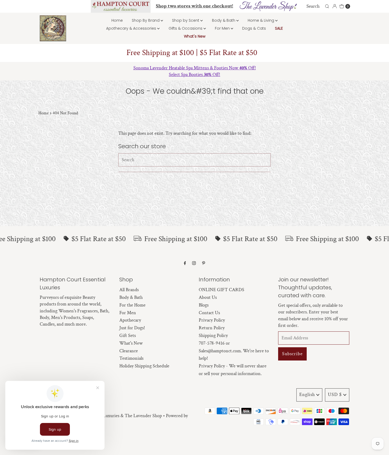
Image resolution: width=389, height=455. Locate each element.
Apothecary (130, 320)
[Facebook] (185, 263)
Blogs (204, 305)
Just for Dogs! (132, 328)
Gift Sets (127, 335)
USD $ (335, 394)
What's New (194, 36)
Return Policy (212, 328)
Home (117, 20)
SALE (279, 28)
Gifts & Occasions (186, 28)
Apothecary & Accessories (131, 28)
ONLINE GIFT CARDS (221, 290)
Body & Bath (224, 20)
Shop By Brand (146, 20)
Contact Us (209, 313)
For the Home (132, 305)
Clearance (128, 351)
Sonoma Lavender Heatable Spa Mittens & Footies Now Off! (194, 68)
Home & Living (261, 20)
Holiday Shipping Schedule (144, 366)
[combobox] (316, 6)
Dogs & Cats (254, 28)
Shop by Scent (186, 20)
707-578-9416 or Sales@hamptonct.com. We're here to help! (234, 351)
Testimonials (131, 358)
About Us (208, 297)
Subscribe (292, 354)
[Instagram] (194, 263)
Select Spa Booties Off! (194, 74)
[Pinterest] (203, 263)
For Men (223, 28)
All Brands (129, 290)
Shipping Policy (213, 335)
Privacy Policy (212, 320)
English (307, 394)
